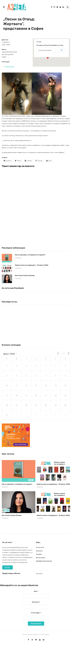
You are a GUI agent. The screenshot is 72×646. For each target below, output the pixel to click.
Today (63, 353)
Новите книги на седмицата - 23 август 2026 (31, 265)
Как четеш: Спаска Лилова (25, 275)
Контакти (39, 551)
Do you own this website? (45, 50)
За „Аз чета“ (40, 547)
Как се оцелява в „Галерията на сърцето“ (30, 255)
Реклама (39, 554)
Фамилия (36, 602)
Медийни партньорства (44, 561)
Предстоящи (10, 66)
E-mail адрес (36, 613)
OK (61, 50)
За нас (7, 567)
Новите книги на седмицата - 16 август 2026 (53, 515)
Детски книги (40, 558)
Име (36, 591)
